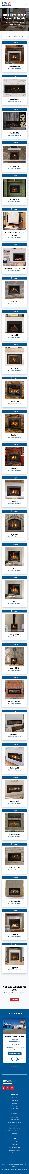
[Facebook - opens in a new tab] (3, 1088)
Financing (14, 1153)
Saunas (14, 1103)
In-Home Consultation (14, 1122)
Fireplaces (14, 1109)
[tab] (12, 1066)
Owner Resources (14, 1147)
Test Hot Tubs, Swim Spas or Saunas (14, 1131)
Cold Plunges (14, 1106)
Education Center (14, 1150)
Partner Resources (14, 1125)
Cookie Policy (13, 1169)
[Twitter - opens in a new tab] (7, 1088)
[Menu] (26, 4)
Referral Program (14, 1128)
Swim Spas (14, 1100)
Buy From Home (14, 1117)
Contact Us (14, 999)
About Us (14, 1142)
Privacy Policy (5, 1169)
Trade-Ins (14, 1133)
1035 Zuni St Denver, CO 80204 (14, 1040)
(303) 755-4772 (14, 1044)
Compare (15, 42)
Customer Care (14, 1120)
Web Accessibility (22, 1169)
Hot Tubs (14, 1098)
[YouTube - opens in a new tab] (12, 1088)
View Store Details (14, 1053)
